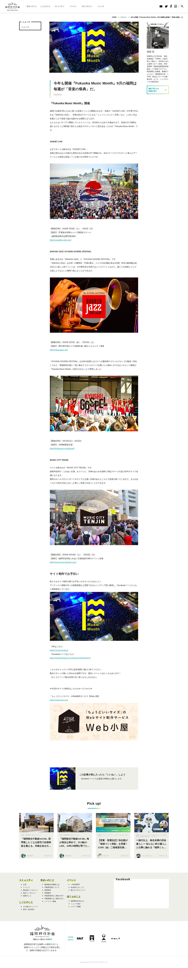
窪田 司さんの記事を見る (157, 89)
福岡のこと (27, 896)
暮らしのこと (157, 835)
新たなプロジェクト (78, 890)
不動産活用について (51, 887)
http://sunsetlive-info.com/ (60, 240)
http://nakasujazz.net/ (59, 350)
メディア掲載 (76, 907)
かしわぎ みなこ (147, 856)
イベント (73, 6)
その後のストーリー (30, 907)
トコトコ (26, 887)
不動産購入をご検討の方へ (54, 898)
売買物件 (28, 835)
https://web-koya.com (59, 700)
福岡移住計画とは (77, 901)
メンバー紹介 (76, 904)
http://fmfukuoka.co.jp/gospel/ (62, 448)
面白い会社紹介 (29, 909)
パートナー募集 (50, 901)
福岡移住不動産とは (51, 884)
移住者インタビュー (151, 836)
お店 (24, 884)
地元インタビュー (29, 893)
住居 (22, 835)
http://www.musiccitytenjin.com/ (63, 562)
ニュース (101, 6)
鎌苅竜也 (30, 856)
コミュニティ (59, 6)
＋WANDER (75, 884)
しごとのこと (45, 6)
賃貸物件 (47, 890)
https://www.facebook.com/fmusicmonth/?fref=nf (70, 658)
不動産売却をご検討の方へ (54, 896)
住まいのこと (32, 6)
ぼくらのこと (87, 6)
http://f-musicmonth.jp (59, 650)
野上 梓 (106, 856)
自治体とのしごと (77, 887)
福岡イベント (102, 835)
